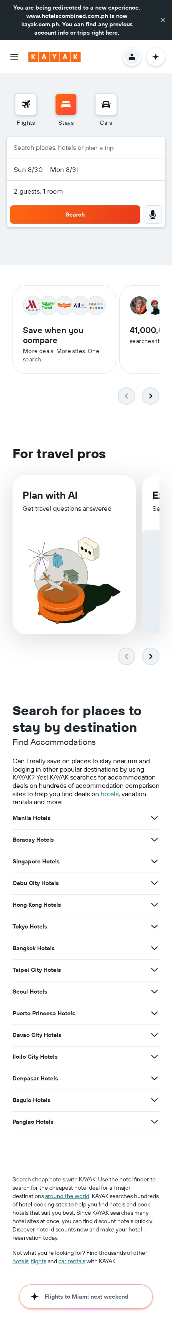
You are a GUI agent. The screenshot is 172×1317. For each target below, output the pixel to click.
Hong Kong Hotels (37, 904)
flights (38, 1261)
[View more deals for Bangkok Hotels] (154, 948)
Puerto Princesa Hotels (44, 1013)
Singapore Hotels (36, 861)
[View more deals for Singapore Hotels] (154, 861)
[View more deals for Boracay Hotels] (154, 840)
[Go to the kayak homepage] (54, 57)
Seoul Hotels (30, 991)
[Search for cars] (106, 104)
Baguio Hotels (32, 1100)
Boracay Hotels (33, 839)
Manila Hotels (32, 818)
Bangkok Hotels (34, 948)
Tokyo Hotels (30, 926)
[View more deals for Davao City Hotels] (154, 1035)
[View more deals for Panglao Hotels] (154, 1122)
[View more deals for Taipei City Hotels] (154, 970)
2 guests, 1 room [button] (38, 191)
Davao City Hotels (37, 1035)
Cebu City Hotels (36, 883)
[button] (163, 20)
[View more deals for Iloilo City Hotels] (154, 1057)
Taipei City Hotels (37, 970)
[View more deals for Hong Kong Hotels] (154, 905)
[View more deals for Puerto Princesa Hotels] (154, 1013)
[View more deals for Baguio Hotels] (154, 1100)
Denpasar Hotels (35, 1078)
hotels (110, 794)
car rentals (71, 1261)
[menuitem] (26, 110)
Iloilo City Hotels (35, 1056)
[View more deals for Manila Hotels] (154, 818)
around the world (67, 1196)
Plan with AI (50, 495)
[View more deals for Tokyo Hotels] (154, 926)
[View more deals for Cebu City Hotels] (154, 883)
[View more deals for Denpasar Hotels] (154, 1078)
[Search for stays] (66, 104)
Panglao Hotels (33, 1121)
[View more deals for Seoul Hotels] (154, 991)
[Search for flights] (26, 104)
